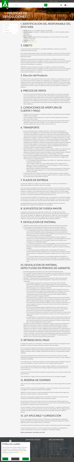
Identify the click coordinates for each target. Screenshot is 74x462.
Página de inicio (51, 12)
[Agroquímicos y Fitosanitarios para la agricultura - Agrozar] (5, 4)
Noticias (6, 27)
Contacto (29, 443)
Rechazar (25, 459)
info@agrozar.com (19, 1)
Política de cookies (55, 443)
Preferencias (15, 459)
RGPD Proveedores (55, 452)
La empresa (6, 25)
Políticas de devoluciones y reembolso (59, 448)
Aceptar (5, 459)
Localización (6, 30)
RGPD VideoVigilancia (55, 454)
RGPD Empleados (55, 451)
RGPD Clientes (54, 449)
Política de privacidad (55, 446)
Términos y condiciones (56, 445)
